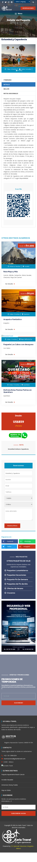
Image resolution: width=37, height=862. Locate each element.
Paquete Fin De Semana (17, 579)
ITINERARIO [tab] (7, 80)
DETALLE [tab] (7, 84)
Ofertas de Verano (15, 588)
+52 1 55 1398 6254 (9, 755)
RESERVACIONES (28, 8)
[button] (18, 14)
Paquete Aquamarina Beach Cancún (12, 774)
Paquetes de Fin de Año (17, 584)
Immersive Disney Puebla (9, 785)
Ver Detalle (9, 284)
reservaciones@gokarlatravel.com (14, 759)
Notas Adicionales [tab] (11, 93)
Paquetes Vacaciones (16, 575)
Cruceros (11, 593)
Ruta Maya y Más (10, 272)
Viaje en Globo (6, 790)
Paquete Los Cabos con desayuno (18, 344)
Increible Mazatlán (7, 780)
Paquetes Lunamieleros (17, 570)
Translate (21, 6)
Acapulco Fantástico (12, 319)
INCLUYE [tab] (6, 89)
